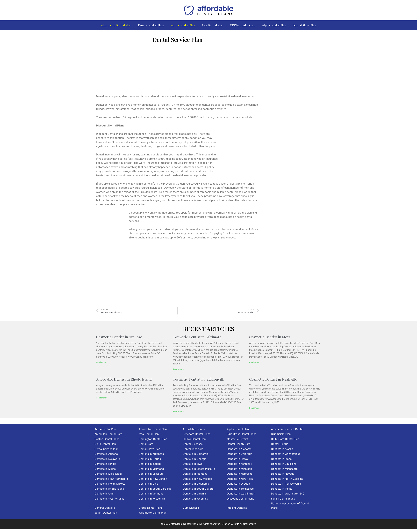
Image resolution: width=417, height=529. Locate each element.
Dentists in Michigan (239, 468)
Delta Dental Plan (105, 443)
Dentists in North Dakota (109, 483)
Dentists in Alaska (282, 449)
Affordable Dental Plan (116, 25)
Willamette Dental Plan (152, 512)
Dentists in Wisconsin (152, 498)
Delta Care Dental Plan (285, 439)
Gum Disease (191, 507)
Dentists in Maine (105, 468)
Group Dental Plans (150, 507)
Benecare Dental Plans (196, 434)
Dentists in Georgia (194, 458)
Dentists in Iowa (192, 463)
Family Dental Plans (151, 25)
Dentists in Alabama (239, 449)
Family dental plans (283, 498)
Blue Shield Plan (281, 434)
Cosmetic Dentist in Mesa (269, 336)
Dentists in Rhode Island (109, 488)
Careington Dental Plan (153, 439)
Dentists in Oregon (238, 483)
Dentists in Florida (150, 458)
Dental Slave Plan (304, 25)
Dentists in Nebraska (239, 473)
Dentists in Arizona (106, 453)
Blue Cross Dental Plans (241, 434)
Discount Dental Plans (240, 498)
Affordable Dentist (194, 429)
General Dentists (104, 507)
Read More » (101, 362)
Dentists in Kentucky (239, 463)
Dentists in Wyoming (195, 498)
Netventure (249, 523)
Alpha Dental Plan (274, 25)
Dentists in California (195, 453)
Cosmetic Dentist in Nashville (273, 379)
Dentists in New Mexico (197, 478)
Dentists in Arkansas (151, 453)
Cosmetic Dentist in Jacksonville (199, 379)
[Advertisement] (177, 70)
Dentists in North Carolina (287, 478)
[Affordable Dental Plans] (208, 10)
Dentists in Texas (281, 488)
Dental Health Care (238, 443)
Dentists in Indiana (150, 463)
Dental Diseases (192, 443)
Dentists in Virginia (194, 493)
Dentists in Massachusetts (199, 468)
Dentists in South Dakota (198, 488)
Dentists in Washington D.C (287, 493)
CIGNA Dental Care (243, 25)
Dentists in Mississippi (108, 473)
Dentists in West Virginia (109, 498)
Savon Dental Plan (105, 512)
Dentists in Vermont (151, 493)
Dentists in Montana (195, 473)
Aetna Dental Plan (183, 25)
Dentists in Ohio (148, 483)
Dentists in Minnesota (284, 468)
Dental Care (146, 443)
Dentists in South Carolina (155, 488)
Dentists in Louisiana (283, 463)
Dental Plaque (279, 443)
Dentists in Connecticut (285, 453)
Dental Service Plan (106, 449)
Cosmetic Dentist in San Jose (119, 336)
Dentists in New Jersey (153, 478)
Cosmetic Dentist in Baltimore (197, 336)
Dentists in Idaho (281, 458)
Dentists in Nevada (282, 473)
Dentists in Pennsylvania (286, 483)
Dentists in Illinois (105, 463)
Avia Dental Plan (212, 25)
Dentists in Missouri (151, 473)
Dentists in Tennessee (240, 488)
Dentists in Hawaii (238, 458)
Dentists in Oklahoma (196, 483)
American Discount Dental (287, 429)
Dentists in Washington (241, 493)
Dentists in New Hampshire (111, 478)
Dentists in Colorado (239, 453)
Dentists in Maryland (151, 468)
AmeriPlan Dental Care (108, 434)
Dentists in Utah (104, 493)
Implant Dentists (237, 507)
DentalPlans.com (193, 449)
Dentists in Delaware (107, 458)
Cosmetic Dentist (237, 439)
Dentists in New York (240, 478)
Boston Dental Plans (106, 439)
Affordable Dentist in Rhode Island (124, 379)
